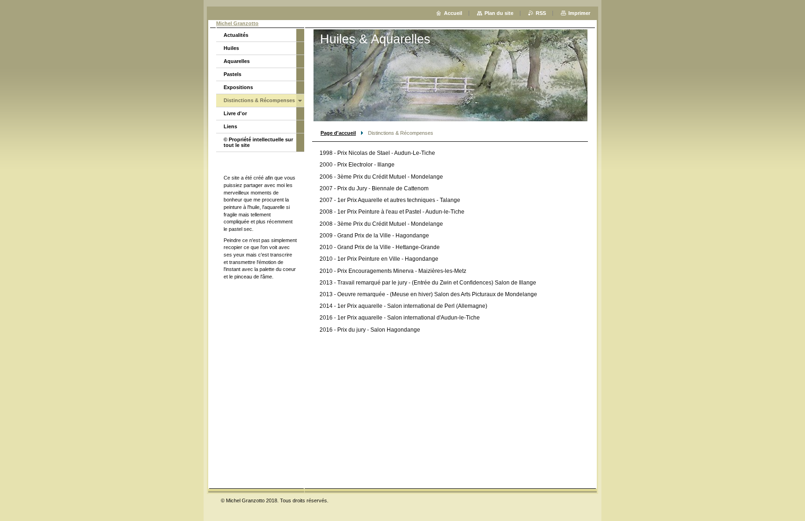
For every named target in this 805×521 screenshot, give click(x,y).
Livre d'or (235, 113)
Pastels (232, 74)
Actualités (236, 35)
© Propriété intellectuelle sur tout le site (258, 142)
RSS (541, 13)
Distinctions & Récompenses (259, 100)
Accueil (453, 13)
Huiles (231, 48)
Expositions (238, 87)
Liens (230, 126)
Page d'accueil (338, 133)
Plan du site (498, 13)
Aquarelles (237, 61)
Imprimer (579, 13)
